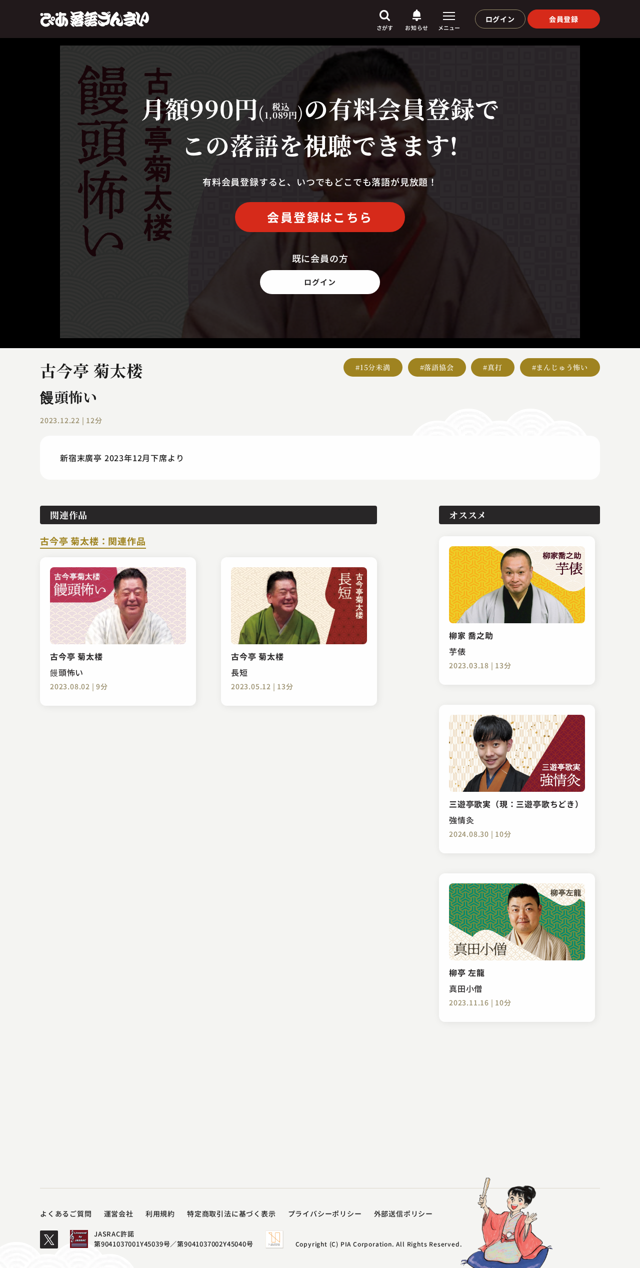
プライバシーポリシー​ (325, 1213)
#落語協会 (437, 367)
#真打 (492, 367)
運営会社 (119, 1213)
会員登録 (563, 19)
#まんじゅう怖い (560, 367)
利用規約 (160, 1213)
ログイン (500, 19)
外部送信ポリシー (403, 1213)
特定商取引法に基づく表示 (231, 1213)
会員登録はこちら (319, 217)
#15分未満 (373, 367)
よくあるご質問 (66, 1213)
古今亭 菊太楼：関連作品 (93, 541)
